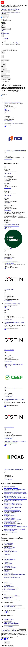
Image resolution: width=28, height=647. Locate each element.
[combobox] (7, 49)
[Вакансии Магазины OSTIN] (15, 279)
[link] (3, 27)
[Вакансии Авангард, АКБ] (15, 239)
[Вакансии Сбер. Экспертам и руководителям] (15, 377)
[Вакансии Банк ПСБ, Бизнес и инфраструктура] (15, 138)
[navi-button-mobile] (2, 35)
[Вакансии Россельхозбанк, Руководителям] (15, 457)
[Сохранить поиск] (2, 56)
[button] (2, 30)
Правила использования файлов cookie (10, 12)
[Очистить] (3, 52)
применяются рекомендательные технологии (13, 629)
